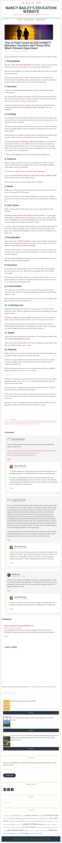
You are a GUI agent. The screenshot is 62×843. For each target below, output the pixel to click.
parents (39, 420)
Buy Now (31, 712)
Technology (24, 833)
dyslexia (18, 818)
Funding (24, 420)
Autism (10, 815)
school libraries (18, 827)
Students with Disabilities (34, 830)
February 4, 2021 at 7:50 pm (20, 548)
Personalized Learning (43, 821)
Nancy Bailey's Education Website (31, 10)
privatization (12, 824)
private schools (6, 824)
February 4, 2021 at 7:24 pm (18, 501)
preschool (56, 821)
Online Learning (28, 821)
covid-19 (20, 420)
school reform (39, 827)
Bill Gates (22, 815)
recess (54, 824)
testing (30, 833)
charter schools (31, 815)
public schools (21, 422)
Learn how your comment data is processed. (41, 687)
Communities (14, 420)
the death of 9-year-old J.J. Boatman (31, 343)
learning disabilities (20, 821)
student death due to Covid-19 (48, 422)
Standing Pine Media (45, 839)
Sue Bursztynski (17, 500)
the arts (34, 833)
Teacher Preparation (44, 830)
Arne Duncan (5, 815)
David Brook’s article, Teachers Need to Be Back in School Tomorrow (25, 215)
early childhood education (26, 818)
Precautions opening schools (49, 420)
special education (15, 830)
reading (41, 824)
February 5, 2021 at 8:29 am (18, 576)
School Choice (11, 827)
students (26, 830)
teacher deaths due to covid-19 (12, 423)
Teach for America (9, 833)
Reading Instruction (48, 824)
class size (41, 815)
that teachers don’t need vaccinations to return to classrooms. (27, 107)
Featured (13, 419)
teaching (17, 833)
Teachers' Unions (29, 423)
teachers (22, 423)
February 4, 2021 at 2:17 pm (18, 440)
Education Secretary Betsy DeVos (40, 818)
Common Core (51, 815)
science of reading (47, 827)
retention (5, 827)
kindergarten (12, 821)
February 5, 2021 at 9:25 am (20, 598)
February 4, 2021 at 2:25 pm (20, 467)
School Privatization (31, 422)
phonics (51, 821)
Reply (9, 459)
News (35, 420)
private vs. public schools (11, 422)
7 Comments (25, 51)
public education (19, 824)
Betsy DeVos (16, 815)
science (38, 422)
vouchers (36, 423)
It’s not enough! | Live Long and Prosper (17, 625)
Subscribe (9, 775)
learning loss (30, 420)
